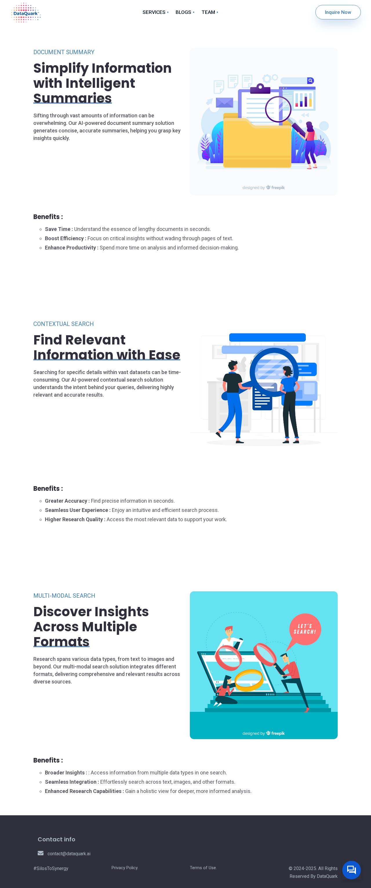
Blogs (183, 12)
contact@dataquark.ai (68, 853)
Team (208, 12)
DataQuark (327, 876)
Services (154, 12)
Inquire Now (338, 12)
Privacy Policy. (125, 867)
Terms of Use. (203, 867)
